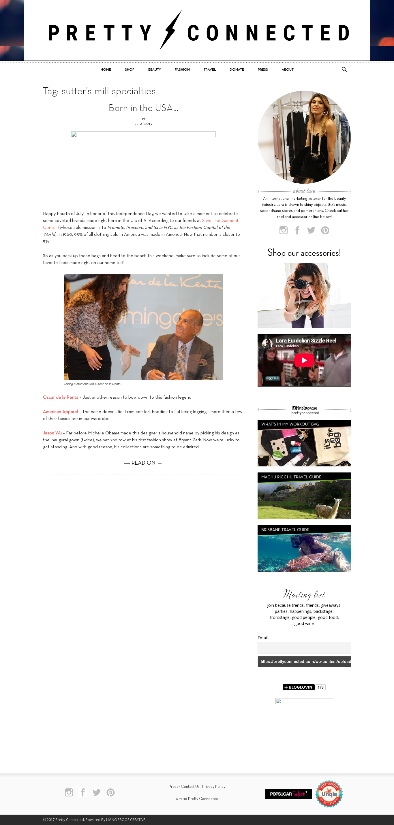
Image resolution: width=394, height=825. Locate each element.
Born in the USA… (143, 108)
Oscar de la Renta (60, 397)
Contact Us (190, 787)
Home (106, 69)
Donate (237, 69)
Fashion (182, 69)
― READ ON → (143, 463)
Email (263, 638)
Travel (210, 69)
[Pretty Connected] (197, 30)
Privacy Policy (213, 787)
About (288, 69)
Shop (129, 69)
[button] (344, 70)
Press (263, 69)
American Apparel (60, 412)
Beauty (154, 69)
